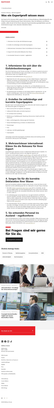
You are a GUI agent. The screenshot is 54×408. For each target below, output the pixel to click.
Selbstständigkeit (6, 257)
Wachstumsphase (18, 257)
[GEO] (33, 330)
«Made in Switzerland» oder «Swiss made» (22, 188)
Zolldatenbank (23, 79)
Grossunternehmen (33, 253)
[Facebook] (5, 341)
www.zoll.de (17, 201)
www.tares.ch (28, 76)
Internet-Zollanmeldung (37, 93)
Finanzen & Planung (7, 253)
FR (4, 398)
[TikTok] (11, 341)
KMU (42, 253)
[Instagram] (8, 341)
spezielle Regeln (27, 155)
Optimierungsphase (20, 253)
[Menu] (52, 2)
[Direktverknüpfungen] (46, 2)
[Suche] (49, 2)
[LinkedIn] (2, 341)
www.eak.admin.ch (30, 223)
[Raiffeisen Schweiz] (5, 2)
